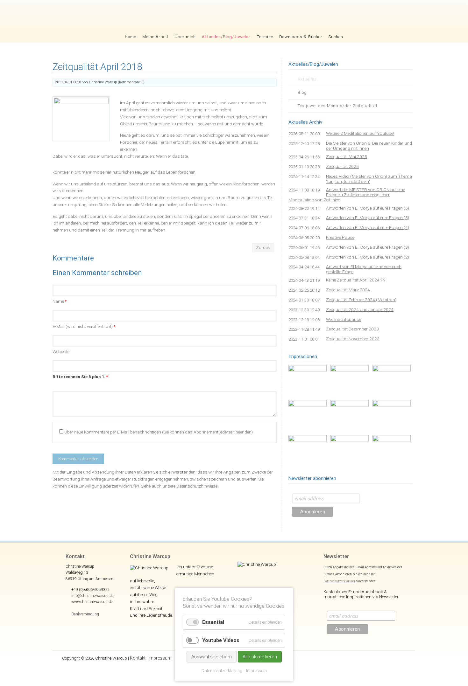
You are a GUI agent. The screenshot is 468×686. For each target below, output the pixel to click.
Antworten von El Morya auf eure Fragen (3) (367, 247)
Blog (302, 92)
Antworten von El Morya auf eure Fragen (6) (367, 208)
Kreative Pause (340, 237)
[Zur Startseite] (234, 16)
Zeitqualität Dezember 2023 (352, 328)
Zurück (263, 247)
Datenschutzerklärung (339, 581)
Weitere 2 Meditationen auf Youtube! (360, 133)
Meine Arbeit (155, 36)
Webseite (61, 351)
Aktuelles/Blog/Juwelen (226, 36)
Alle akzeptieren (260, 657)
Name (60, 301)
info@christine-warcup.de (92, 595)
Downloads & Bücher (301, 36)
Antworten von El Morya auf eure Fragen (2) (367, 257)
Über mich (185, 36)
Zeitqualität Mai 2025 (346, 156)
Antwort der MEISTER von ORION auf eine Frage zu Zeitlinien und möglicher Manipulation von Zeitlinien (346, 194)
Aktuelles (307, 79)
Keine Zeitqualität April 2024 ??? (355, 279)
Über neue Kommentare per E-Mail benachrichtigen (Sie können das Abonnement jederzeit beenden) (158, 431)
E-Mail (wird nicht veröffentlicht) (84, 326)
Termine (265, 36)
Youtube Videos (220, 640)
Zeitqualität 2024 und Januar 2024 (360, 309)
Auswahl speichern (211, 657)
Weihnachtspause (343, 319)
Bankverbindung (85, 614)
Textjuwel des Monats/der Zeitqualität (338, 105)
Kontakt (137, 658)
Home (130, 36)
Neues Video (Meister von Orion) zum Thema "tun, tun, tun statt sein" (369, 179)
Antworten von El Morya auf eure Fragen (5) (367, 217)
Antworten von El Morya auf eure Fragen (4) (367, 227)
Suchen (336, 36)
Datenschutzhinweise (196, 486)
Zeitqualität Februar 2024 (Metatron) (361, 299)
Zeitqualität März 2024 (348, 289)
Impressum (160, 658)
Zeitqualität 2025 (342, 166)
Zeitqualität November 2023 (352, 338)
